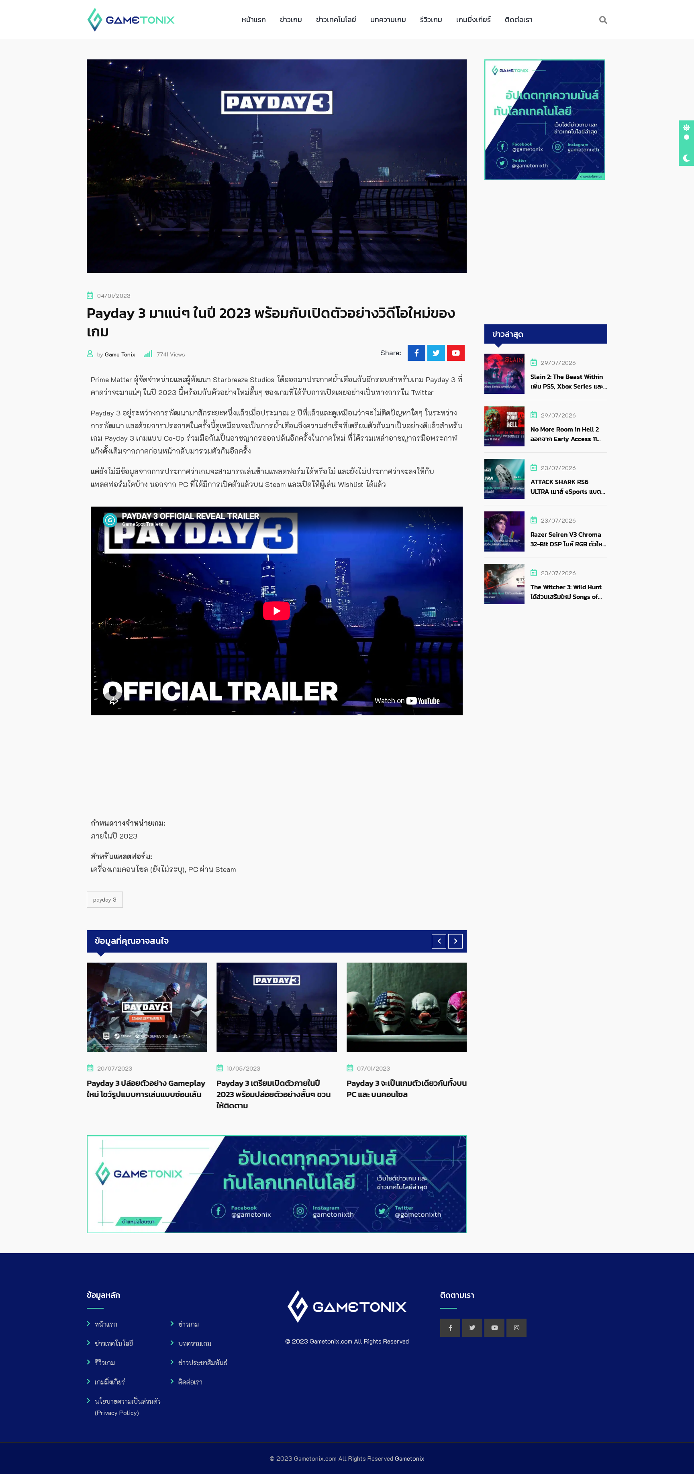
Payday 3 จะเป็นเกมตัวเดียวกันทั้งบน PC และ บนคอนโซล (297, 1088)
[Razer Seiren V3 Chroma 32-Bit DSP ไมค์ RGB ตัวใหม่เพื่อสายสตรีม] (504, 531)
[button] (439, 941)
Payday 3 (104, 899)
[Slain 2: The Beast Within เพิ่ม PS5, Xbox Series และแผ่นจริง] (504, 374)
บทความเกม (388, 19)
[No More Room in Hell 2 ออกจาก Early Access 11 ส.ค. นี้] (504, 426)
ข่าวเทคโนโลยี (336, 19)
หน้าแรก (254, 19)
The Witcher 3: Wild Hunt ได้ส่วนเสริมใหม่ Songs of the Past (566, 596)
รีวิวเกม (431, 19)
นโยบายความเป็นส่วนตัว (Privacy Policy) (128, 1407)
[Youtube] (456, 353)
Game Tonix (120, 354)
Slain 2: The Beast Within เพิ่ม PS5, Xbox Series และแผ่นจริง (567, 386)
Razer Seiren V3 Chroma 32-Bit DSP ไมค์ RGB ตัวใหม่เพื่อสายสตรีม (568, 543)
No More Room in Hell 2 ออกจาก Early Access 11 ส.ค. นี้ (565, 438)
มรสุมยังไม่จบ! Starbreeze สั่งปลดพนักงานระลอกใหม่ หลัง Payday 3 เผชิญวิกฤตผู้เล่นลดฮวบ (423, 1094)
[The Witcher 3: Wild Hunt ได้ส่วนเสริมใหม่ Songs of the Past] (504, 584)
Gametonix (410, 1458)
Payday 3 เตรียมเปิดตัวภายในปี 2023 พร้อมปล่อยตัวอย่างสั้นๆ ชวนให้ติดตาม (164, 1094)
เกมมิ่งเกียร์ (473, 19)
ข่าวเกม (291, 19)
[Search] (603, 19)
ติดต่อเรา (519, 19)
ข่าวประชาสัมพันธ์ (202, 1362)
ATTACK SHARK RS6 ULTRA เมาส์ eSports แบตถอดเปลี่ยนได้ (566, 491)
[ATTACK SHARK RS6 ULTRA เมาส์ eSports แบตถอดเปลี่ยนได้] (504, 479)
